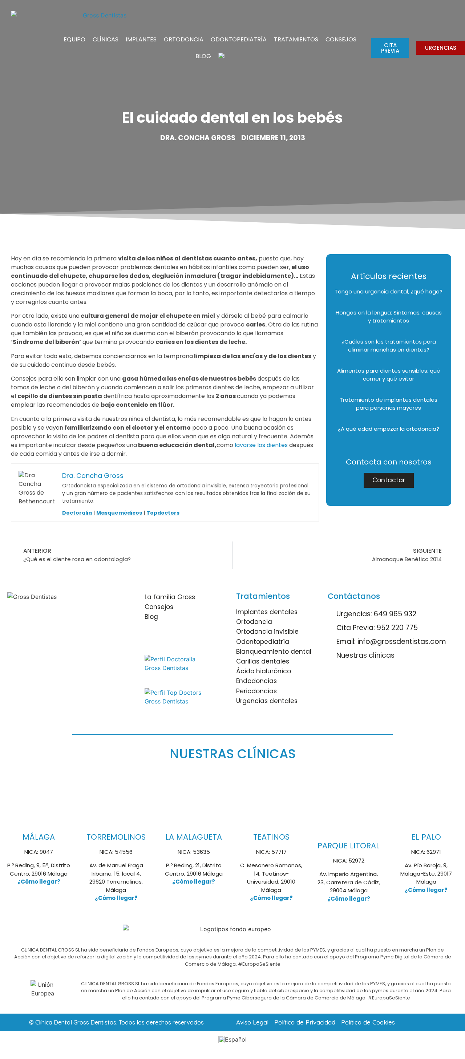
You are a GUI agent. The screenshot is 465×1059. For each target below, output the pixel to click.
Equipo (74, 39)
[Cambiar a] (222, 56)
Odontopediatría (239, 39)
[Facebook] (154, 638)
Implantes (141, 39)
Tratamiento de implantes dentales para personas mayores (388, 404)
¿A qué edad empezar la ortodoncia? (388, 429)
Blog (203, 56)
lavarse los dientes (261, 445)
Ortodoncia (183, 39)
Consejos (341, 39)
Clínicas (105, 39)
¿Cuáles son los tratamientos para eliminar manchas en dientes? (388, 346)
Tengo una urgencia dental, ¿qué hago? (388, 291)
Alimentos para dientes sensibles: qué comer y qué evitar (388, 375)
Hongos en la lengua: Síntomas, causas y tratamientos (389, 317)
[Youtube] (194, 638)
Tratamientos (296, 39)
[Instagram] (174, 638)
